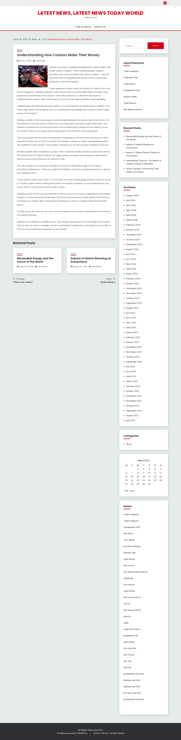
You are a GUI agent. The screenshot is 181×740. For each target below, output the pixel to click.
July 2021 (130, 420)
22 (138, 480)
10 (149, 472)
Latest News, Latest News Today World (90, 13)
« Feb (126, 490)
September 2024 (134, 244)
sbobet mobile (130, 96)
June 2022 (131, 371)
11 (155, 472)
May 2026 (131, 210)
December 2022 (134, 347)
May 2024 (131, 264)
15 (138, 476)
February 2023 (133, 337)
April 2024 (131, 268)
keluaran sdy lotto (131, 680)
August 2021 (132, 415)
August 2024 (132, 249)
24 (149, 480)
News (19, 50)
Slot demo (128, 533)
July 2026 (130, 200)
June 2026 (131, 205)
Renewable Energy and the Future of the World (35, 260)
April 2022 (131, 376)
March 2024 (132, 273)
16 (143, 476)
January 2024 (132, 283)
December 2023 (134, 288)
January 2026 (132, 229)
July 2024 (130, 254)
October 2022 (133, 356)
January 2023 (132, 342)
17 (149, 476)
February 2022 (133, 386)
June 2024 (131, 259)
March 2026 (132, 220)
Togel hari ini (129, 83)
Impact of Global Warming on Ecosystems (91, 260)
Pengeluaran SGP (131, 90)
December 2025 (134, 234)
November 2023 (134, 293)
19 (160, 476)
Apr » (132, 490)
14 (132, 476)
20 (126, 480)
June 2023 (131, 317)
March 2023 (132, 332)
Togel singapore (131, 71)
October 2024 (133, 239)
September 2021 (134, 410)
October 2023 (133, 298)
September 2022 (134, 361)
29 (138, 484)
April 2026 (131, 215)
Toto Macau (129, 539)
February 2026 (133, 224)
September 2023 (134, 303)
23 (143, 480)
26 (160, 480)
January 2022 (132, 391)
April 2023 (131, 327)
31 (149, 484)
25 (155, 480)
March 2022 (132, 381)
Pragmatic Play (130, 77)
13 (126, 476)
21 (132, 480)
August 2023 (132, 308)
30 (143, 484)
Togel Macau (129, 103)
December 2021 (134, 396)
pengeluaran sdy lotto (133, 699)
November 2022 (134, 352)
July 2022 (130, 366)
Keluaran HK (100, 26)
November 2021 (134, 400)
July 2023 (130, 312)
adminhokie (40, 61)
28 (132, 484)
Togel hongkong (83, 26)
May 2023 (131, 322)
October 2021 (133, 405)
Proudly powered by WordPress (72, 733)
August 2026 (132, 195)
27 (126, 484)
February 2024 (133, 278)
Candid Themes (116, 733)
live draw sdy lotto (132, 693)
